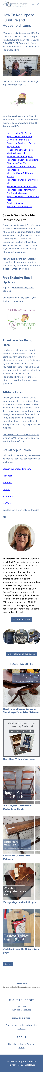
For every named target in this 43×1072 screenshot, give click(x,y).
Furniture (16, 1010)
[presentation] (21, 688)
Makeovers (26, 1010)
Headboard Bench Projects (20, 150)
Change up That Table (18, 163)
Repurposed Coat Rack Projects (22, 160)
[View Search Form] (38, 4)
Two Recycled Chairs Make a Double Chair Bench (18, 807)
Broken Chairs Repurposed (20, 156)
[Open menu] (33, 4)
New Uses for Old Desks (19, 133)
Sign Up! (10, 1025)
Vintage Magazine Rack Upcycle (19, 902)
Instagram (8, 496)
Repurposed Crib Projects (19, 136)
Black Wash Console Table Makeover (16, 857)
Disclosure (30, 1065)
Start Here (21, 1007)
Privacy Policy (16, 1065)
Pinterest (7, 482)
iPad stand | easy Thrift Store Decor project (21, 951)
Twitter (6, 489)
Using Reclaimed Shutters (20, 140)
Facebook (7, 475)
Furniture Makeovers (17, 193)
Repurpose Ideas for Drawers (21, 190)
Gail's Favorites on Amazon (21, 1044)
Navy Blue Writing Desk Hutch (19, 759)
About (21, 1047)
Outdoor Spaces (15, 203)
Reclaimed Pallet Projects (19, 206)
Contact (21, 1028)
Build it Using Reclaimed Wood (22, 186)
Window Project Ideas (17, 153)
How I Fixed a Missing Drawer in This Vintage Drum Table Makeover (21, 711)
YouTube (7, 503)
